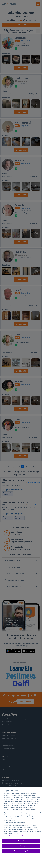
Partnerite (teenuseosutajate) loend (16, 836)
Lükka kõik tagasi (21, 846)
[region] (21, 820)
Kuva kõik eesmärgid (21, 851)
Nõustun (21, 841)
